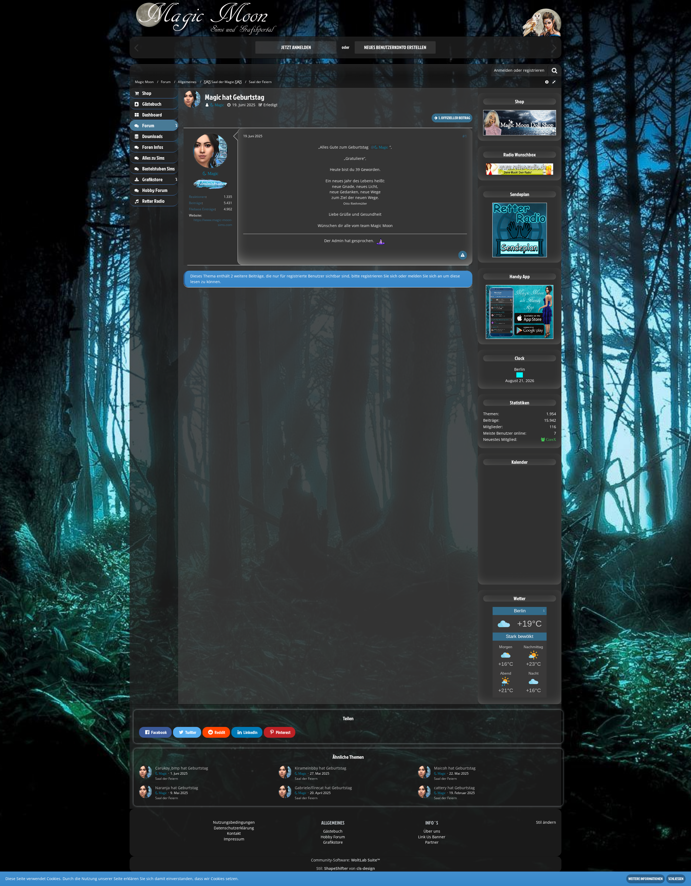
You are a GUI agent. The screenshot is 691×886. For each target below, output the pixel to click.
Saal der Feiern (166, 778)
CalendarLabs (520, 577)
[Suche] (554, 70)
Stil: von (345, 868)
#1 (464, 136)
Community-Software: (345, 860)
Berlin (519, 369)
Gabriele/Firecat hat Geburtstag (323, 787)
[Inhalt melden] (462, 255)
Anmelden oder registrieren (519, 70)
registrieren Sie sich (379, 276)
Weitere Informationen (645, 878)
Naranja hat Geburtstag (176, 787)
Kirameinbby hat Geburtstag (320, 768)
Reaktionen (197, 196)
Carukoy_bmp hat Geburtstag (181, 768)
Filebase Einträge (202, 209)
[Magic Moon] (345, 18)
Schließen (675, 878)
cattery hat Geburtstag (454, 787)
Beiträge (195, 203)
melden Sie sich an (425, 276)
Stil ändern (546, 822)
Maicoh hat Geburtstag (455, 768)
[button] (155, 732)
